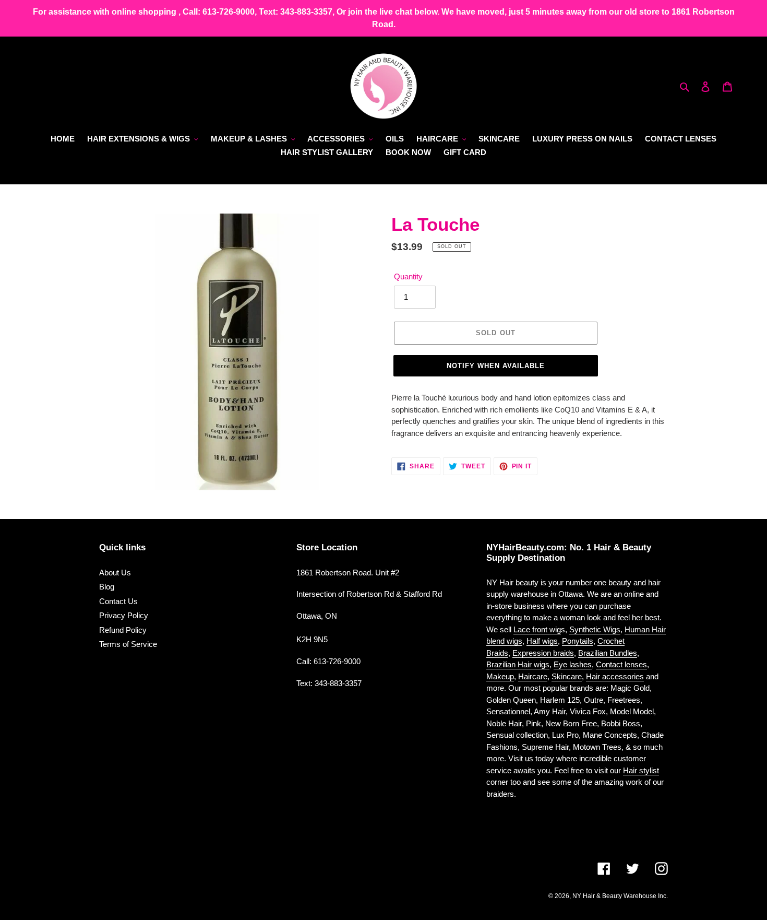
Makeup (500, 676)
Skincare (567, 676)
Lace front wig (537, 629)
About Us (115, 572)
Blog (106, 586)
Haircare (532, 676)
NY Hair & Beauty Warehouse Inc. (620, 896)
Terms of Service (128, 644)
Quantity (408, 276)
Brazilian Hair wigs (517, 664)
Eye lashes (573, 664)
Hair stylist (641, 770)
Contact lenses (621, 664)
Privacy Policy (123, 615)
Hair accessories (615, 676)
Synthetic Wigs (594, 629)
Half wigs (542, 640)
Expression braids (543, 652)
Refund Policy (123, 630)
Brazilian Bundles (607, 652)
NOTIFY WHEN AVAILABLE (496, 366)
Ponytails (577, 640)
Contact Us (118, 601)
